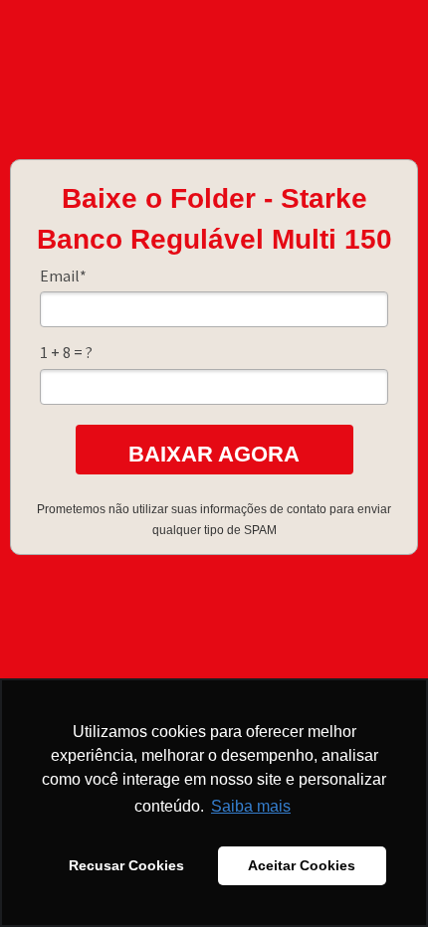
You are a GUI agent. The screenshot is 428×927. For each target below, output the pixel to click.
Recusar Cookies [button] (126, 865)
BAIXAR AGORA (214, 454)
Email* (63, 275)
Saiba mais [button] (251, 806)
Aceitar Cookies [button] (301, 865)
